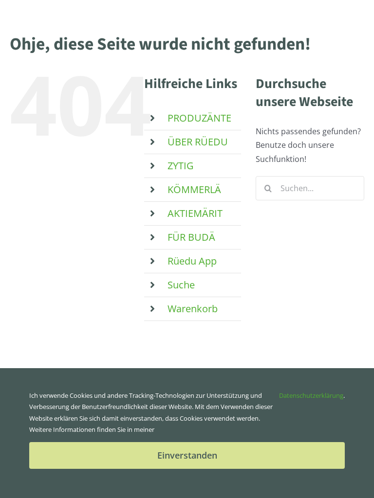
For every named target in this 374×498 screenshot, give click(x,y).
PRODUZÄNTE (199, 117)
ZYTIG (181, 165)
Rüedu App (192, 260)
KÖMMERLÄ (194, 189)
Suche (181, 284)
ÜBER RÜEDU (198, 141)
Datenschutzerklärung (311, 395)
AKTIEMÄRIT (195, 213)
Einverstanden (187, 455)
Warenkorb (193, 308)
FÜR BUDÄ (191, 237)
